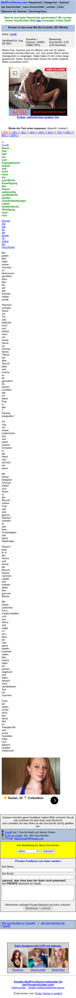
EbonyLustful (38, 969)
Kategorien (50, 2)
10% (5, 132)
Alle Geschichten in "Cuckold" (19, 923)
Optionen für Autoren (14, 11)
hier (38, 20)
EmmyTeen (58, 969)
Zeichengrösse (37, 11)
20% (14, 132)
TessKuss (17, 969)
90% (4, 135)
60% (50, 132)
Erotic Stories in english (48, 993)
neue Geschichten (33, 6)
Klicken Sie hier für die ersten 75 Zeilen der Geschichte (8, 234)
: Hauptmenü (21, 2)
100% (14, 135)
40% (32, 132)
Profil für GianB (13, 835)
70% (59, 132)
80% (68, 132)
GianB (8, 832)
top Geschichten (11, 6)
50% (41, 132)
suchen (50, 6)
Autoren (64, 2)
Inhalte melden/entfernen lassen (46, 987)
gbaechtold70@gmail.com (29, 838)
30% (23, 132)
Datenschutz (19, 987)
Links (60, 6)
